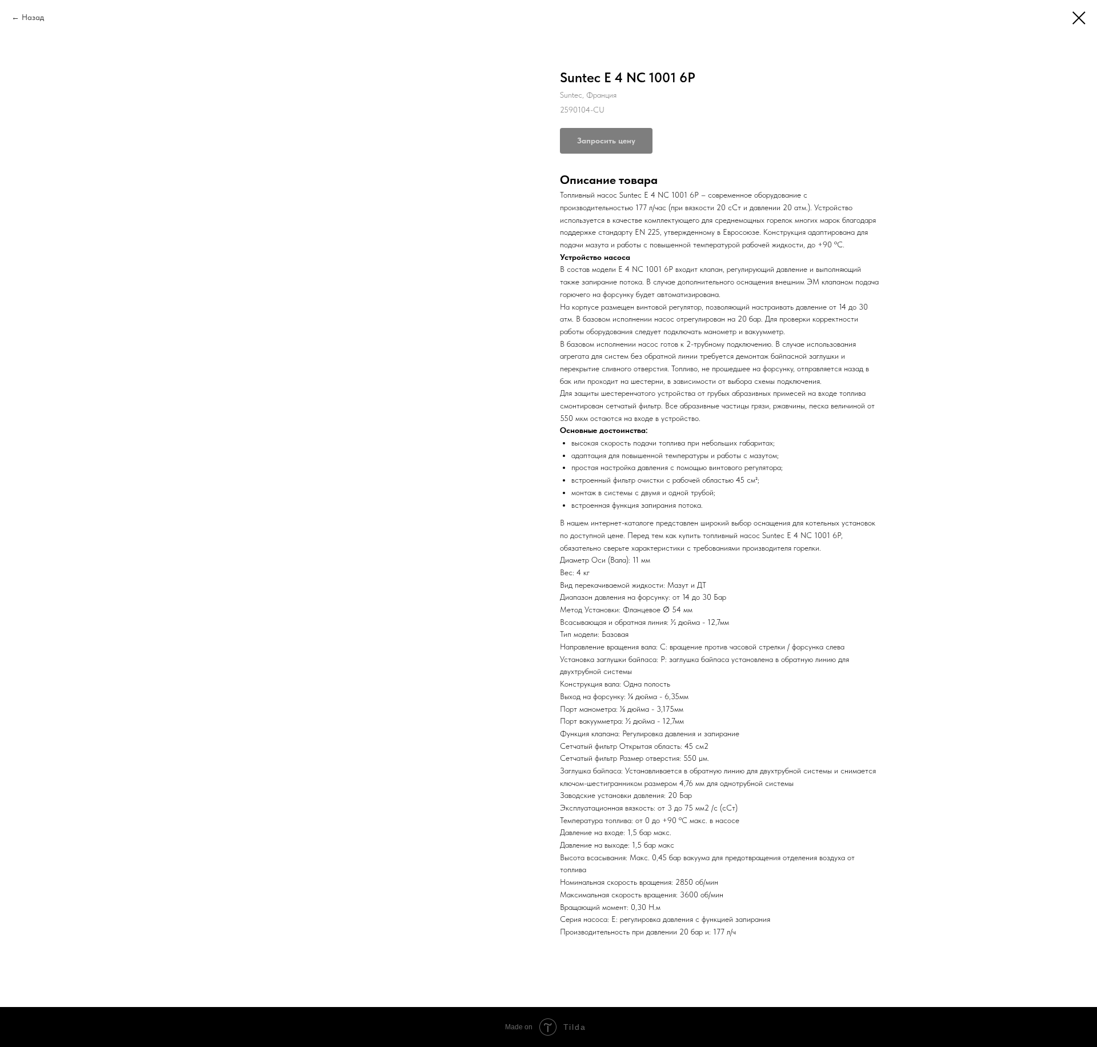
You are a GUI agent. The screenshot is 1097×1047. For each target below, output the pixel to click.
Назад (33, 17)
